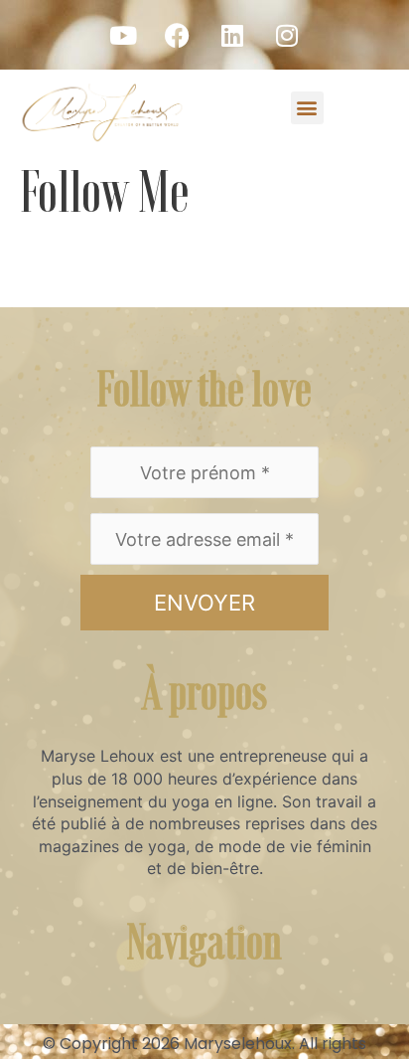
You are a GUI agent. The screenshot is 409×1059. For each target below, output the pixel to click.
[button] (307, 107)
